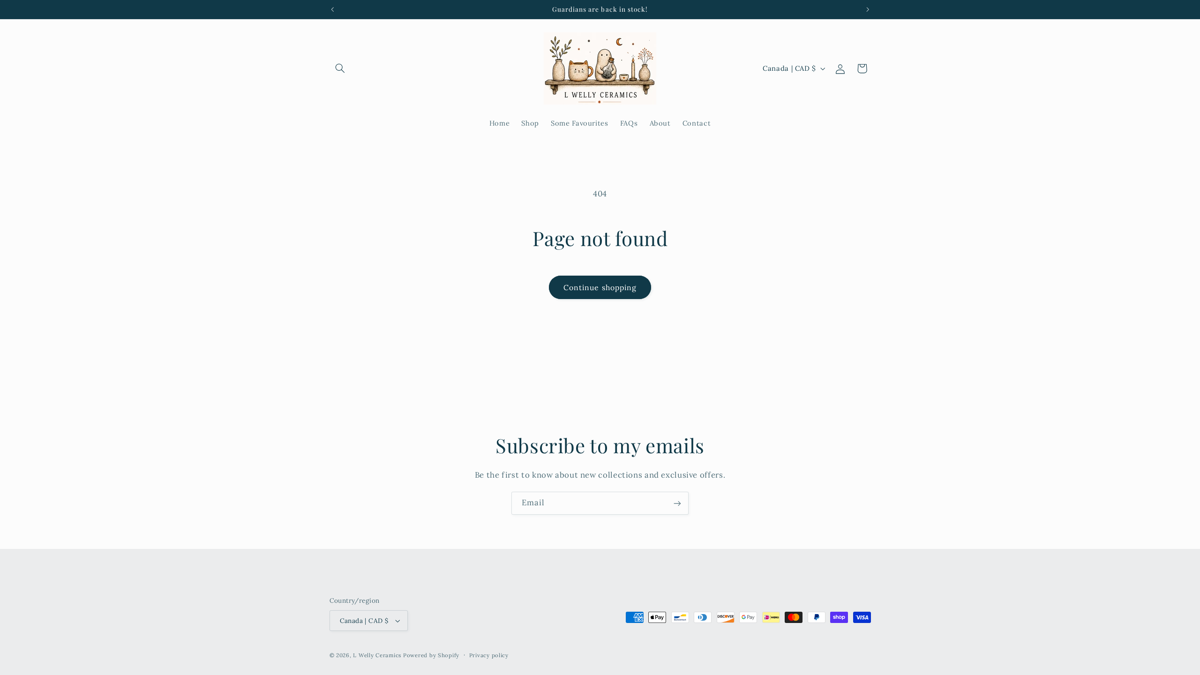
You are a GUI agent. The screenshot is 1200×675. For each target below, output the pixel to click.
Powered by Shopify (431, 655)
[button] (340, 68)
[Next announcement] (867, 9)
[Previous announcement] (332, 9)
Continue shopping (600, 287)
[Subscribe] (677, 503)
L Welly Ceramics (377, 655)
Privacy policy (489, 655)
